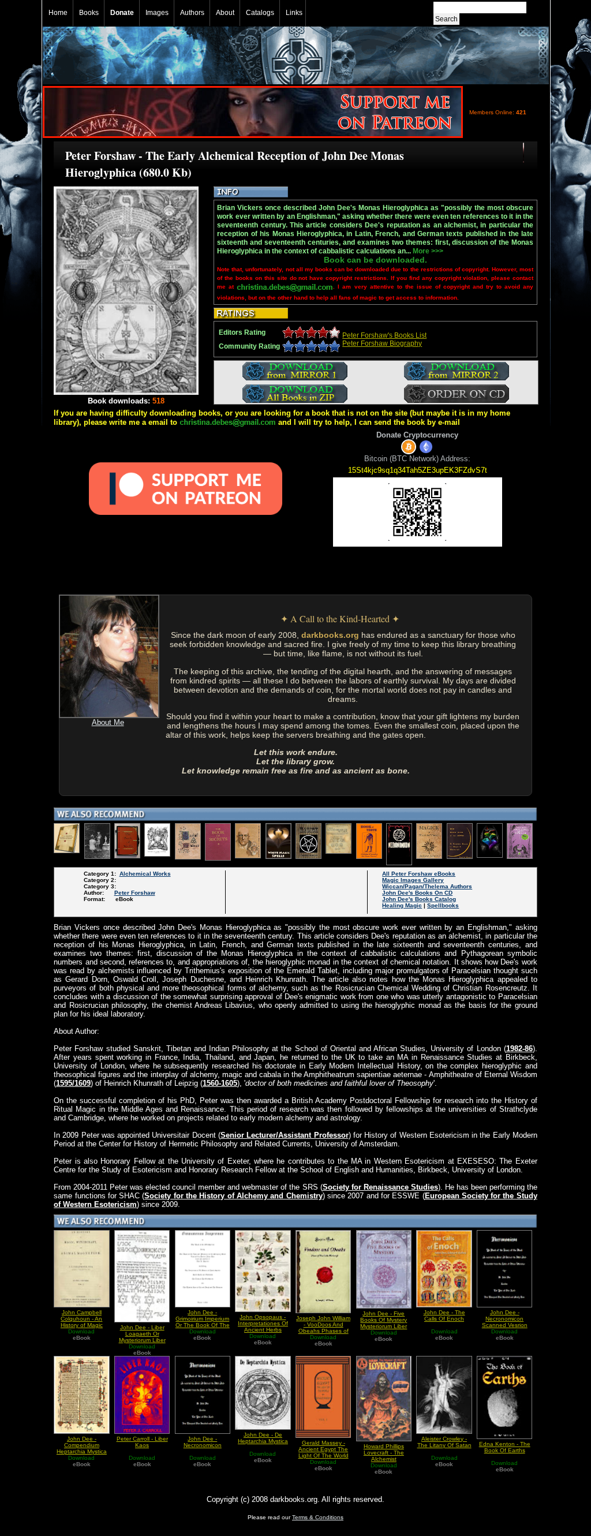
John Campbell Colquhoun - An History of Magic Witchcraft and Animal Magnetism (81, 1325)
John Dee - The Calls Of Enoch (444, 1315)
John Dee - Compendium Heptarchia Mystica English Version (82, 1448)
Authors (192, 13)
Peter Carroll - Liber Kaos (142, 1442)
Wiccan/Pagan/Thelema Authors (427, 886)
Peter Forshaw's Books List (384, 335)
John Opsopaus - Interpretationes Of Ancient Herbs (263, 1323)
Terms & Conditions (317, 1517)
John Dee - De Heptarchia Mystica (263, 1438)
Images (157, 13)
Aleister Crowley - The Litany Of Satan (444, 1442)
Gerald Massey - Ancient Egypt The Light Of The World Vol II (323, 1452)
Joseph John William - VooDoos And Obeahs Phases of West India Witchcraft (323, 1331)
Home (58, 13)
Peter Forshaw (134, 893)
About (225, 13)
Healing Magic (402, 905)
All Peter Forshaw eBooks (418, 873)
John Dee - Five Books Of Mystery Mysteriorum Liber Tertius (383, 1323)
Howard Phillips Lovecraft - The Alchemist (384, 1452)
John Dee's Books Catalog (419, 899)
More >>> (428, 251)
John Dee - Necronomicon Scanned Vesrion (505, 1318)
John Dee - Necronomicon (203, 1442)
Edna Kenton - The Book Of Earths (504, 1447)
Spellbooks (443, 905)
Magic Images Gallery (413, 880)
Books (89, 13)
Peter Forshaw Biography (382, 343)
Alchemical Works (145, 873)
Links (294, 13)
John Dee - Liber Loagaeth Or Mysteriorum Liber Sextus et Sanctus (142, 1337)
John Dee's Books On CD (417, 893)
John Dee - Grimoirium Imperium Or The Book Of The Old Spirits (202, 1322)
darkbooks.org (330, 635)
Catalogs (260, 13)
